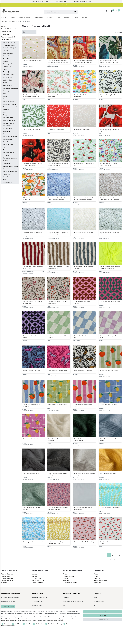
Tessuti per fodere (9, 64)
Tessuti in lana (8, 117)
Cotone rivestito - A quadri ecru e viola (110, 336)
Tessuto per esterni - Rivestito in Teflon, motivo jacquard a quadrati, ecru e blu (58, 198)
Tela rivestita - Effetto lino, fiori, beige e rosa (57, 302)
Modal (5, 82)
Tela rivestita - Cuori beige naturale (82, 130)
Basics (3, 26)
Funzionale (69, 624)
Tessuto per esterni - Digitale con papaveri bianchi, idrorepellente (110, 130)
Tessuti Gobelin (8, 152)
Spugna (5, 61)
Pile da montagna (9, 120)
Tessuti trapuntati (9, 123)
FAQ (64, 605)
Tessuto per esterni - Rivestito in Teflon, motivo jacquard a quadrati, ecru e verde (109, 233)
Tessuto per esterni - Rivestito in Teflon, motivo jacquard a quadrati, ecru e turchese (58, 233)
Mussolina (6, 174)
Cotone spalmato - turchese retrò (110, 507)
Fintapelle (6, 163)
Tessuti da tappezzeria (70, 582)
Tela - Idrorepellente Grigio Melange (31, 474)
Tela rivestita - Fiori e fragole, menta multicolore (108, 164)
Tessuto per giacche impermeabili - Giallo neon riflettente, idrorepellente (110, 267)
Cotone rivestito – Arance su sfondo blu (31, 405)
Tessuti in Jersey (8, 74)
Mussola (4, 582)
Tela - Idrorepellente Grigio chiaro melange (84, 474)
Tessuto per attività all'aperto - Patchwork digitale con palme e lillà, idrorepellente (58, 61)
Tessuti (12, 17)
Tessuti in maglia (8, 101)
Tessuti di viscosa (7, 578)
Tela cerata (7, 134)
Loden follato (7, 80)
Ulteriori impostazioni (8, 625)
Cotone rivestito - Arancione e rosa (83, 405)
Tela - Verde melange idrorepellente (80, 439)
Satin (5, 96)
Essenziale (7, 624)
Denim (34, 576)
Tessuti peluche (8, 91)
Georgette (7, 66)
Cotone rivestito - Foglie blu (31, 370)
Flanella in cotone (9, 45)
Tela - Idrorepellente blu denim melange (109, 439)
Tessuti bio (5, 34)
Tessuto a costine (38, 580)
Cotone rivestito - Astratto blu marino (32, 336)
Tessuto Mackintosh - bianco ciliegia (108, 542)
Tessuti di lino (5, 576)
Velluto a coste (8, 53)
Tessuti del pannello (10, 136)
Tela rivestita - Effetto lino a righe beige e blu (84, 267)
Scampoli (50, 17)
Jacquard (6, 155)
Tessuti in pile (7, 56)
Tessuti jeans (7, 72)
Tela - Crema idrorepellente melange (56, 439)
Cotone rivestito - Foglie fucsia (57, 370)
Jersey (34, 574)
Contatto (66, 597)
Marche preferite (81, 17)
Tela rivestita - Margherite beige (32, 60)
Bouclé (5, 177)
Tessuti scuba (8, 125)
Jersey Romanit (37, 582)
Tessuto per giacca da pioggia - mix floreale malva (58, 508)
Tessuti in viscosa (9, 169)
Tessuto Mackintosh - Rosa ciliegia (84, 542)
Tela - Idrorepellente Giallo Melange (108, 474)
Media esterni (40, 624)
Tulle (4, 112)
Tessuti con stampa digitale (10, 159)
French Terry (7, 128)
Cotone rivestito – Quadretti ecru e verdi (58, 336)
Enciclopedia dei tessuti (39, 597)
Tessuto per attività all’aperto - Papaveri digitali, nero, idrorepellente (32, 164)
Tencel (5, 142)
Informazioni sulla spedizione (10, 597)
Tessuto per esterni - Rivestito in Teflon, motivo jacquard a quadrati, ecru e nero (32, 233)
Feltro (5, 179)
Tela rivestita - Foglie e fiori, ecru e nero (110, 95)
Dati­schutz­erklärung (56, 620)
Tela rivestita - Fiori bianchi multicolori (82, 95)
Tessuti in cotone (9, 42)
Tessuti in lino (7, 77)
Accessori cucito (24, 17)
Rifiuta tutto (102, 615)
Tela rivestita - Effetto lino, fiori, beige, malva (32, 302)
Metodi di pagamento (8, 601)
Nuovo (3, 17)
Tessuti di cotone (7, 574)
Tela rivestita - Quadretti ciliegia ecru (84, 164)
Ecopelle (66, 578)
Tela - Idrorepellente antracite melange (57, 474)
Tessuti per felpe (7, 580)
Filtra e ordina (31, 32)
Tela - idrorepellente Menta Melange (31, 508)
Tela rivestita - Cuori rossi (56, 129)
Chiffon (5, 50)
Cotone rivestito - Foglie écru (83, 370)
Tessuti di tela (8, 144)
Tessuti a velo (7, 150)
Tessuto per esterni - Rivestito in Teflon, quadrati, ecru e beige (83, 198)
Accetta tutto (102, 611)
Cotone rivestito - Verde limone (57, 404)
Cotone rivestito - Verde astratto (110, 301)
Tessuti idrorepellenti (10, 166)
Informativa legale (7, 620)
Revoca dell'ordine (8, 606)
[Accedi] (106, 11)
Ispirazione (67, 17)
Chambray (6, 131)
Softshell (6, 58)
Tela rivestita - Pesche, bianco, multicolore (32, 198)
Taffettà (6, 109)
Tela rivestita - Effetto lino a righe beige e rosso (33, 267)
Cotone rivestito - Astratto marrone (82, 302)
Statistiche (18, 624)
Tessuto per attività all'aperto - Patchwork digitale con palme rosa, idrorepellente (83, 61)
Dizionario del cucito (38, 601)
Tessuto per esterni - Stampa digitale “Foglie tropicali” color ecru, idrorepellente (109, 61)
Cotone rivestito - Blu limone (108, 404)
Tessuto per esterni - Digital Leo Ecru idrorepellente (58, 164)
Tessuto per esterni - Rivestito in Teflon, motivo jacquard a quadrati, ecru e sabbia (83, 233)
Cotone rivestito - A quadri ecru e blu (84, 336)
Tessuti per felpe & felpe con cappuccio (10, 106)
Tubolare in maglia (9, 48)
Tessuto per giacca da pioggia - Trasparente (83, 508)
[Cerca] (75, 12)
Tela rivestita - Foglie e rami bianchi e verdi (31, 130)
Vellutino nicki (8, 85)
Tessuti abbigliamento (9, 29)
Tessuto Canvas (68, 576)
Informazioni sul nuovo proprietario (73, 601)
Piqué (5, 115)
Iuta (4, 147)
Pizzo (5, 99)
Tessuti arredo (6, 31)
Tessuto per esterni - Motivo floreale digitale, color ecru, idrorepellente (31, 95)
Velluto (5, 93)
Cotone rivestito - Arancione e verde (109, 371)
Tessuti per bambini (8, 37)
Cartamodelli (38, 17)
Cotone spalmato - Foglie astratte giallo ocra (56, 542)
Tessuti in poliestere (10, 171)
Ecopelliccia (7, 182)
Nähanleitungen (37, 605)
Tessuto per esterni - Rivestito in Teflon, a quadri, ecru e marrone (109, 198)
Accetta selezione (102, 619)
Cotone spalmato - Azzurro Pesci (33, 542)
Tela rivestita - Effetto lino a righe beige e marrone (58, 267)
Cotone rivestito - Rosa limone (32, 439)
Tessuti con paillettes (10, 88)
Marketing (28, 624)
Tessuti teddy (7, 139)
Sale (58, 17)
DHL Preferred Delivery (55, 624)
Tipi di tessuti (12, 21)
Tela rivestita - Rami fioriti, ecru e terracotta (58, 95)
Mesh (5, 69)
